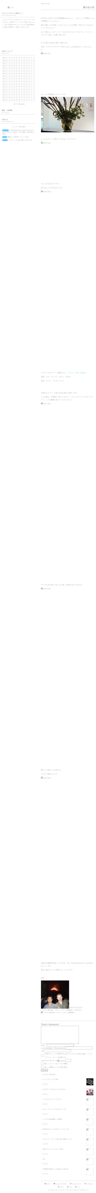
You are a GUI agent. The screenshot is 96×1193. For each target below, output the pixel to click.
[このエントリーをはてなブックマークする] (90, 15)
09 (26, 63)
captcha (44, 1060)
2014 (3, 89)
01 (7, 58)
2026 (3, 58)
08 (24, 68)
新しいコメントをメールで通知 (55, 1063)
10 (29, 60)
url (42, 1050)
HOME (48, 1184)
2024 (3, 63)
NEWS (61, 1187)
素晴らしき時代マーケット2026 (15, 137)
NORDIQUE (18, 44)
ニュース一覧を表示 (19, 127)
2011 (3, 97)
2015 (3, 87)
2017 (3, 81)
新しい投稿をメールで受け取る (55, 1067)
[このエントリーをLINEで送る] (94, 15)
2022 (3, 68)
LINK (70, 1187)
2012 (3, 95)
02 (9, 71)
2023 (3, 66)
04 (14, 66)
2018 (3, 79)
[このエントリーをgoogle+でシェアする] (85, 15)
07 (21, 60)
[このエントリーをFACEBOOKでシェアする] (81, 15)
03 (12, 58)
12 (34, 66)
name (43, 1045)
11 (31, 63)
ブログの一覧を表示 (48, 1074)
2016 (3, 84)
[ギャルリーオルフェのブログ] (21, 6)
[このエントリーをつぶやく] (76, 15)
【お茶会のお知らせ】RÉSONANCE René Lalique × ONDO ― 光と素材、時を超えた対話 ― (18, 132)
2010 (3, 100)
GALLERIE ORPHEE (18, 32)
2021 (3, 71)
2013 (3, 92)
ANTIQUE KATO (18, 38)
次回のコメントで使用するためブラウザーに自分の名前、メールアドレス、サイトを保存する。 (68, 1055)
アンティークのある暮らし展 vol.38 (17, 140)
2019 (3, 76)
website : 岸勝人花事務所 (77, 373)
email (43, 1048)
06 (19, 71)
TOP (78, 1187)
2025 (3, 60)
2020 (3, 73)
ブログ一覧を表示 (19, 104)
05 (16, 63)
